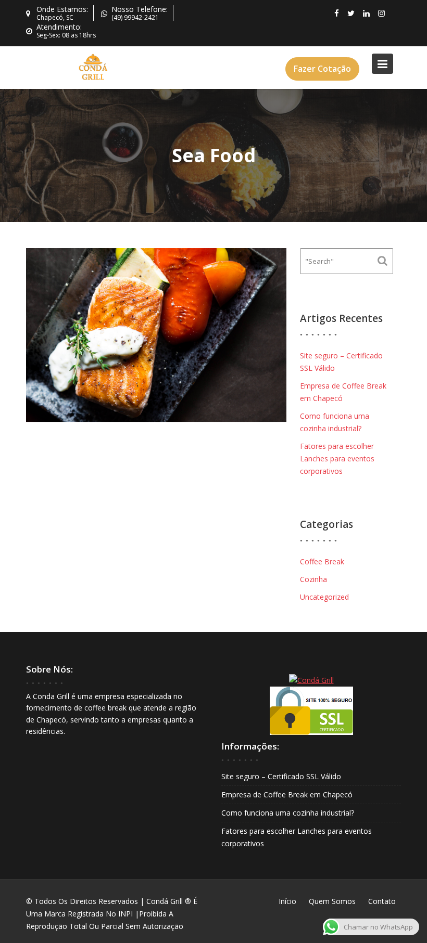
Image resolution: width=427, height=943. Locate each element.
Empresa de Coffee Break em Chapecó (287, 794)
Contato (382, 901)
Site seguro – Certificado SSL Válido (281, 776)
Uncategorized (324, 597)
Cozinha (313, 579)
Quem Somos (332, 901)
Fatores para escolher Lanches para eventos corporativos (337, 458)
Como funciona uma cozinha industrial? (287, 813)
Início (287, 901)
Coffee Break (322, 561)
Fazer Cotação (322, 68)
